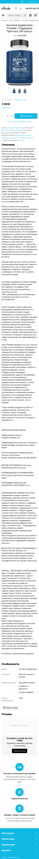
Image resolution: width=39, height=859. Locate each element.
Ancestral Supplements (16, 128)
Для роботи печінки (23, 135)
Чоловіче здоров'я (26, 138)
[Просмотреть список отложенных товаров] (15, 8)
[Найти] (25, 15)
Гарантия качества (19, 799)
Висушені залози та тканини (12, 130)
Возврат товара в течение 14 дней (19, 815)
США (23, 140)
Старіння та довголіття (10, 138)
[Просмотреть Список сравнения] (20, 8)
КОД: (15, 35)
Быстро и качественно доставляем (19, 773)
